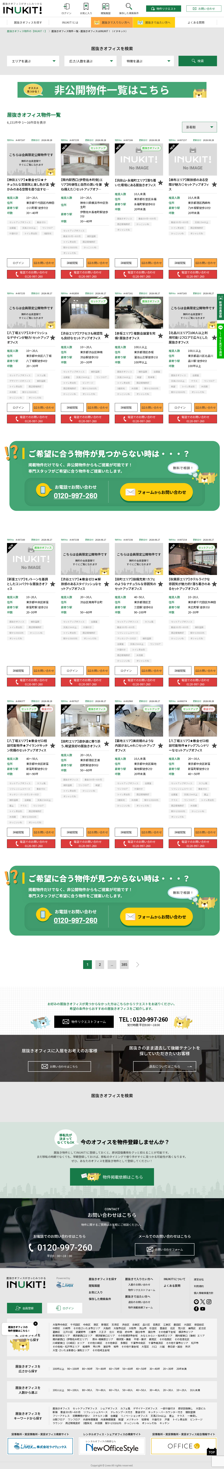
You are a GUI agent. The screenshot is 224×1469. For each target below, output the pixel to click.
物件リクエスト (166, 8)
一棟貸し (192, 1415)
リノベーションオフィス (134, 1415)
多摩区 (124, 1343)
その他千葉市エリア (177, 1343)
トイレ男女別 (180, 1419)
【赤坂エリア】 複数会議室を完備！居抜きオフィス (135, 335)
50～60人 (127, 1390)
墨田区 (177, 1324)
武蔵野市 (81, 1332)
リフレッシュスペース (95, 1412)
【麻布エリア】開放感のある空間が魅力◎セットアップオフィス (189, 184)
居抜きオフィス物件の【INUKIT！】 (27, 31)
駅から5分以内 (113, 1423)
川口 (154, 1346)
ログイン (18, 263)
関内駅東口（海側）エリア (190, 1335)
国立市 (151, 1332)
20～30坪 (168, 1368)
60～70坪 (114, 1368)
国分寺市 (140, 1332)
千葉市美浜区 (155, 1343)
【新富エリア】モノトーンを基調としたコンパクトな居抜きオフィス (27, 584)
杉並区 (153, 1328)
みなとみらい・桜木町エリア (156, 1335)
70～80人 (101, 1390)
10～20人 (181, 1390)
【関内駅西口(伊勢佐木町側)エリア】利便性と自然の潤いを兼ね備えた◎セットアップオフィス (82, 184)
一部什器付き (167, 1408)
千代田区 (75, 1324)
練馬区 (192, 1328)
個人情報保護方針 (204, 1293)
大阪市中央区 (60, 1324)
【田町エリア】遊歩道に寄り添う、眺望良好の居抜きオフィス (81, 743)
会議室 (114, 1415)
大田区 (187, 1324)
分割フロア (59, 1419)
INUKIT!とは (70, 22)
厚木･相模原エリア (102, 1339)
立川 (111, 1332)
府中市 (128, 1332)
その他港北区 (182, 1339)
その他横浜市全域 (128, 1335)
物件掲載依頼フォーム (140, 1307)
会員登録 (28, 1308)
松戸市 (194, 1343)
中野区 (56, 1328)
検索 (201, 61)
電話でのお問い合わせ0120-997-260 (34, 274)
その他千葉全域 (130, 1346)
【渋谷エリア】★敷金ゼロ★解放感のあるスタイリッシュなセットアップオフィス (81, 584)
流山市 (142, 1328)
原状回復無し (185, 1408)
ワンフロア (74, 1419)
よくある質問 (196, 22)
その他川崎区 (95, 1343)
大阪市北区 (120, 1328)
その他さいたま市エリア (86, 1328)
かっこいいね (131, 1423)
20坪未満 (181, 1368)
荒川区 (181, 1328)
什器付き (157, 1419)
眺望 (120, 1419)
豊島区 (163, 1328)
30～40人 (154, 1390)
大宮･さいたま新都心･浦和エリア (71, 1350)
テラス (180, 1415)
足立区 (202, 1328)
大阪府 (107, 1328)
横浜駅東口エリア (105, 1335)
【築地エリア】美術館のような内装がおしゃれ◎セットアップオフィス (135, 745)
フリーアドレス (61, 1415)
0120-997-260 (64, 1247)
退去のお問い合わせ (139, 1302)
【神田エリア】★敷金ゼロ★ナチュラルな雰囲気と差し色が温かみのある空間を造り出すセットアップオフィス (28, 184)
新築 (55, 1412)
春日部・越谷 (175, 1346)
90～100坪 (73, 1368)
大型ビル (201, 1408)
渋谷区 (125, 1324)
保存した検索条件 (100, 1299)
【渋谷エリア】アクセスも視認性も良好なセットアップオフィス (82, 335)
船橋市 (86, 1346)
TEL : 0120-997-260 (143, 1019)
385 (124, 965)
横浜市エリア (185, 1332)
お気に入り (96, 1292)
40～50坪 (141, 1368)
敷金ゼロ (140, 1412)
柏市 (116, 1346)
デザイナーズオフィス (145, 1408)
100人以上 (58, 1390)
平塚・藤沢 (140, 1339)
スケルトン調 (100, 1415)
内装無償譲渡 (108, 1419)
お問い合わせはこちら (64, 1066)
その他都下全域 (167, 1332)
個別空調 (190, 1412)
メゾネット (132, 1419)
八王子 (102, 1332)
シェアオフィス (108, 1408)
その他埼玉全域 (101, 1350)
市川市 (96, 1346)
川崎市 (66, 1328)
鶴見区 (152, 1339)
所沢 (187, 1346)
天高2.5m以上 (158, 1415)
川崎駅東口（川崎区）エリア (69, 1343)
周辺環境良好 (72, 1423)
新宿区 (105, 1324)
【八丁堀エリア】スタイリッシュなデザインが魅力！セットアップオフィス (28, 337)
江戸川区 (68, 1332)
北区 (172, 1328)
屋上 (171, 1415)
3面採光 (87, 1423)
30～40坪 (154, 1368)
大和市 (132, 1328)
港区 (95, 1324)
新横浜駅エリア (61, 1335)
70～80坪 (101, 1368)
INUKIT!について (175, 1279)
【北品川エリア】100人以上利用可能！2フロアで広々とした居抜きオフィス (188, 337)
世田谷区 (199, 1324)
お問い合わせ (206, 8)
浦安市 (107, 1346)
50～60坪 (127, 1368)
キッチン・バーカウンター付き (165, 1412)
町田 (119, 1332)
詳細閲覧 (72, 263)
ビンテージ (196, 1419)
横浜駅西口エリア (82, 1335)
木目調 (98, 1423)
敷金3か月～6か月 (70, 1412)
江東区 (167, 1324)
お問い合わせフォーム (169, 1249)
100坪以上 (58, 1368)
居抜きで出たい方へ (157, 22)
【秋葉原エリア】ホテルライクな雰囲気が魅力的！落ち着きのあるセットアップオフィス (189, 584)
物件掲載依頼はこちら (123, 1177)
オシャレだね (149, 1423)
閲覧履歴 (94, 1285)
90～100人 (73, 1390)
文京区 (115, 1324)
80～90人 (87, 1390)
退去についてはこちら (164, 1066)
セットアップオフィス (85, 1408)
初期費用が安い (81, 1415)
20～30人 (168, 1390)
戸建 (167, 1419)
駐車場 (145, 1419)
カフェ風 (125, 1408)
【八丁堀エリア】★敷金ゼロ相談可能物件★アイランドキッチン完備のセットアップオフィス (27, 745)
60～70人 (114, 1390)
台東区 (136, 1324)
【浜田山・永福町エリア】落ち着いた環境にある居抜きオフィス (135, 182)
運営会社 (199, 1279)
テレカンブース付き (121, 1412)
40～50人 (141, 1390)
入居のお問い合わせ (139, 1284)
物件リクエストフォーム (88, 1021)
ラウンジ (57, 1423)
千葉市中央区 (138, 1343)
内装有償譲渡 (90, 1419)
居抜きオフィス (61, 1408)
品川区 (146, 1324)
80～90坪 (87, 1368)
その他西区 (165, 1339)
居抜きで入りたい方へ (116, 22)
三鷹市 (92, 1332)
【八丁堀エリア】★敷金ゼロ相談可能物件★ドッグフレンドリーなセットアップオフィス (189, 745)
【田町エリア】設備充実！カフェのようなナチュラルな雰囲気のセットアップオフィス (135, 584)
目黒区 (156, 1324)
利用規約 (199, 1286)
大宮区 (145, 1346)
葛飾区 (56, 1332)
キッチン (164, 1423)
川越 (162, 1346)
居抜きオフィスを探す (28, 22)
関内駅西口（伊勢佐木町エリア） (71, 1339)
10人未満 (195, 1390)
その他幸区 (111, 1343)
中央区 (86, 1324)
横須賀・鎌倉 (123, 1339)
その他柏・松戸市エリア (66, 1346)
